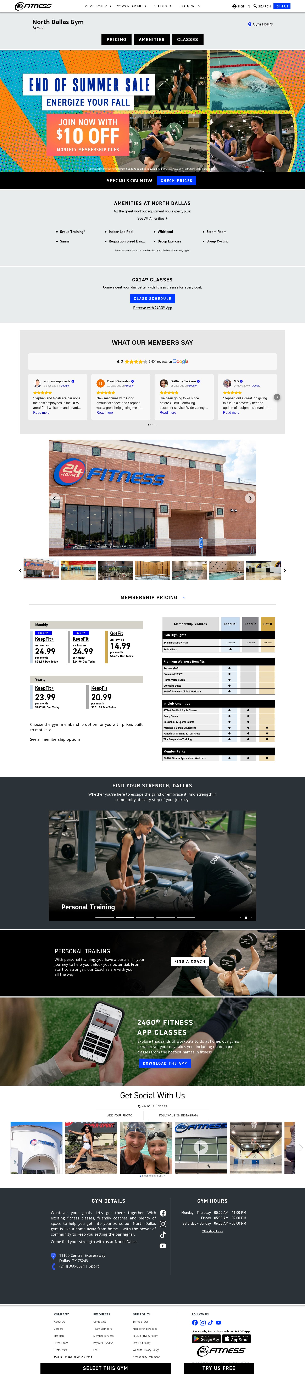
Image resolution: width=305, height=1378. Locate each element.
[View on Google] (37, 383)
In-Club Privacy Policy (145, 1336)
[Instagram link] (203, 1323)
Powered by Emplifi (153, 1176)
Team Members (102, 1329)
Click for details (209, 168)
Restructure (60, 1350)
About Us (59, 1321)
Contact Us (99, 1321)
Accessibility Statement (146, 1357)
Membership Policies (145, 1329)
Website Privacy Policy (146, 1350)
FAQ (95, 1350)
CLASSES (187, 39)
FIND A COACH (190, 961)
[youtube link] (161, 1246)
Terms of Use (141, 1321)
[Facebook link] (195, 1323)
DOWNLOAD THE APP (165, 1063)
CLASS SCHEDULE (152, 298)
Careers (58, 1329)
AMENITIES (152, 39)
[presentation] (55, 498)
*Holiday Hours (212, 1231)
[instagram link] (161, 1224)
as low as (46, 647)
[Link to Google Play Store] (206, 1338)
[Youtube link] (218, 1323)
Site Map (59, 1336)
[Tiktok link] (211, 1323)
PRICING (116, 39)
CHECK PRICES (177, 180)
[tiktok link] (161, 1235)
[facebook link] (161, 1213)
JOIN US (282, 6)
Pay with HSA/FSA (103, 1343)
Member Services (103, 1336)
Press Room (61, 1343)
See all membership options (55, 739)
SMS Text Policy (141, 1343)
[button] (28, 397)
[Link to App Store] (236, 1338)
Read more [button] (41, 412)
